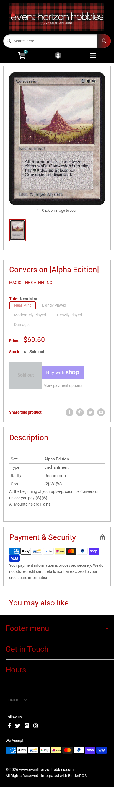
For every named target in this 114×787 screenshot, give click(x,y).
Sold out (25, 375)
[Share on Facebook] (69, 412)
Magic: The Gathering (30, 282)
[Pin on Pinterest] (80, 412)
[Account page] (58, 55)
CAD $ (13, 700)
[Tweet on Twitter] (90, 412)
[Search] (104, 41)
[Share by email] (101, 412)
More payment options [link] (62, 385)
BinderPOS (77, 775)
